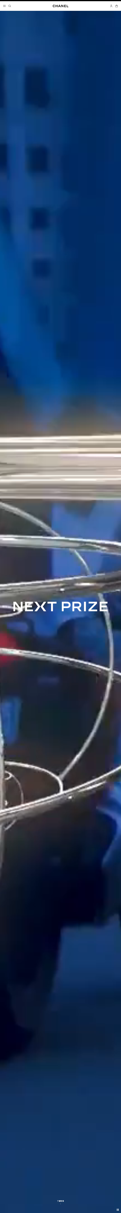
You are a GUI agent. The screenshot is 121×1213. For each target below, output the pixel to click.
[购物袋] (116, 6)
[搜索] (9, 6)
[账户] (111, 6)
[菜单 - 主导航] (4, 6)
